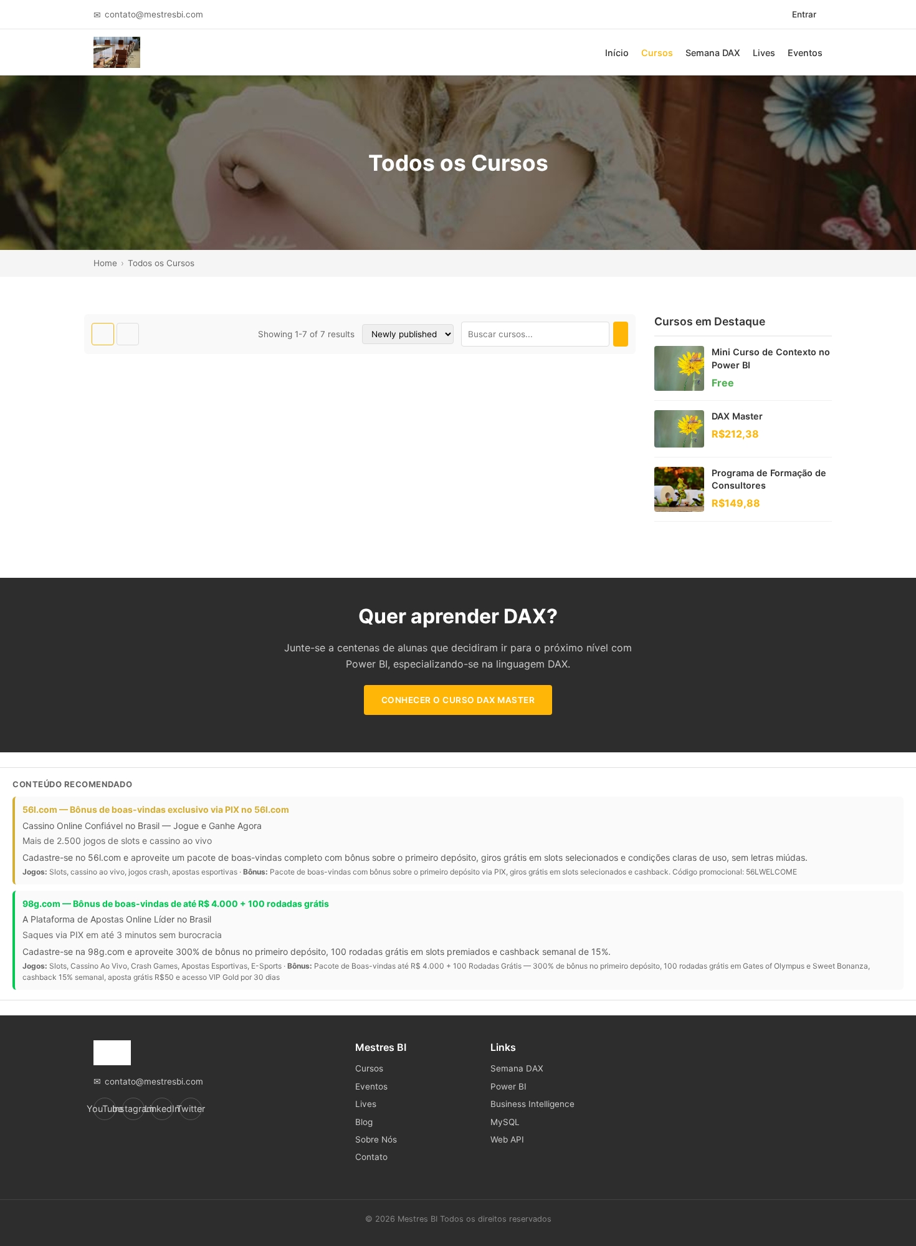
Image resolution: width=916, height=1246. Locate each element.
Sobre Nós (376, 1139)
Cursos (657, 52)
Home (105, 263)
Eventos (805, 52)
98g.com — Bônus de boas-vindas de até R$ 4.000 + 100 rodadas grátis (175, 903)
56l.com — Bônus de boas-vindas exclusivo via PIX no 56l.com (155, 809)
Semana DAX (712, 52)
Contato (371, 1157)
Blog (364, 1122)
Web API (507, 1139)
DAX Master (737, 416)
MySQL (505, 1122)
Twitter (190, 1108)
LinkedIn (162, 1108)
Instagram (133, 1108)
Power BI (508, 1086)
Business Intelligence (532, 1104)
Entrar (804, 14)
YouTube (104, 1108)
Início (617, 52)
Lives (764, 52)
